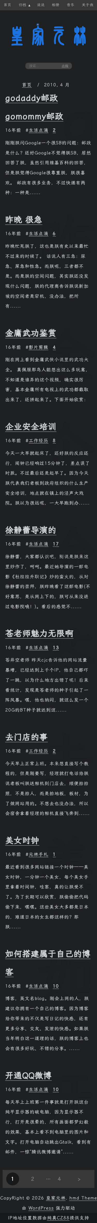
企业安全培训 (30, 427)
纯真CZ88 (58, 1217)
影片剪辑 (38, 347)
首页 (27, 84)
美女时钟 (22, 840)
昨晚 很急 (23, 220)
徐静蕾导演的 (30, 530)
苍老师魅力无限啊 (39, 633)
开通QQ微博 (28, 1075)
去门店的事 (26, 737)
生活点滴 (38, 130)
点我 (65, 66)
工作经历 (38, 440)
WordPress (41, 1208)
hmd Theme (83, 1198)
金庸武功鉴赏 (30, 333)
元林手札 (38, 854)
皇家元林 (49, 36)
